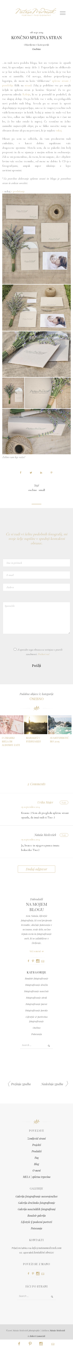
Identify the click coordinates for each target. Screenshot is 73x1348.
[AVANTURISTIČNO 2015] (60, 724)
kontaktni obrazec (44, 1252)
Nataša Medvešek (57, 1330)
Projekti (36, 1145)
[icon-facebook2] (29, 961)
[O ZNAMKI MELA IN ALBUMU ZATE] (11, 724)
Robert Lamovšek (37, 1336)
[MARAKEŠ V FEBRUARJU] (36, 724)
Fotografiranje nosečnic (36, 991)
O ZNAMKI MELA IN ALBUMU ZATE (11, 741)
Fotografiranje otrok (36, 997)
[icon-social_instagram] (38, 961)
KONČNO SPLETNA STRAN (36, 37)
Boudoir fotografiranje (36, 978)
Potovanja (36, 1034)
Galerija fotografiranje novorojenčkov (37, 1196)
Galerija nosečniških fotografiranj (36, 1209)
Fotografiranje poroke (36, 1010)
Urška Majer (45, 802)
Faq (37, 1157)
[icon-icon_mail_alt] (43, 961)
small (42, 490)
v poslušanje (18, 191)
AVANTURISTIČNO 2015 (59, 739)
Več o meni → (37, 951)
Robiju (26, 94)
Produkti (37, 1151)
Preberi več (43, 654)
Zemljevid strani (36, 1138)
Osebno (36, 49)
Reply (64, 802)
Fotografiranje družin (36, 984)
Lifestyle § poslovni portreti (36, 1222)
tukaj (59, 130)
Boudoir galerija (37, 1215)
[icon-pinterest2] (34, 961)
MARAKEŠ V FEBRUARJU (33, 739)
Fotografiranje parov (36, 1004)
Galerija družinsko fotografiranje (36, 1203)
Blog (36, 1164)
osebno (32, 490)
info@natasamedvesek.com (46, 1248)
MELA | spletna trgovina (36, 1177)
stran (28, 85)
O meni (37, 1170)
